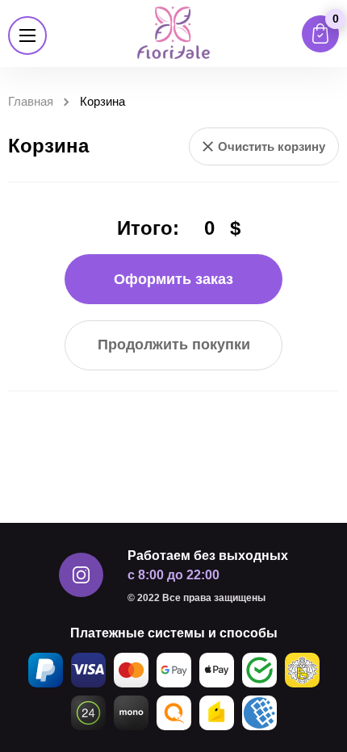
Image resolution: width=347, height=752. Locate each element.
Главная (30, 101)
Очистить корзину (271, 146)
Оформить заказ (173, 279)
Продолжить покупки (174, 344)
